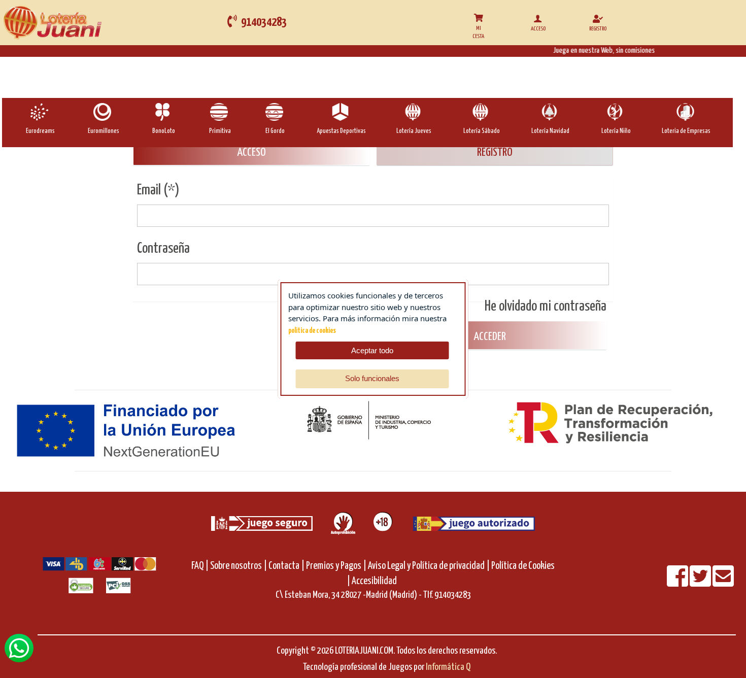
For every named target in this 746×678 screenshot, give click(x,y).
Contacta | (286, 566)
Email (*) (158, 190)
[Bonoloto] (164, 112)
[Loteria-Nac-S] (481, 112)
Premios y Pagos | (336, 566)
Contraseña (163, 249)
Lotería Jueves (413, 131)
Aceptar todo (372, 350)
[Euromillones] (103, 112)
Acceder (488, 337)
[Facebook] (678, 583)
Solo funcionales (372, 378)
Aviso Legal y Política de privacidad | (429, 566)
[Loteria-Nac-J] (414, 112)
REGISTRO (495, 152)
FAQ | (200, 566)
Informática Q (448, 667)
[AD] (341, 112)
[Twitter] (701, 583)
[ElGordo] (275, 112)
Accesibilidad (374, 581)
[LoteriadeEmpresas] (686, 112)
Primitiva (220, 131)
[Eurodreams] (40, 112)
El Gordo (275, 131)
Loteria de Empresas (686, 131)
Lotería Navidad (550, 131)
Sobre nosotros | (238, 566)
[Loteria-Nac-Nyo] (616, 112)
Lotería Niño (616, 131)
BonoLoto (163, 131)
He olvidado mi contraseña (545, 306)
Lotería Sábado (481, 131)
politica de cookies (312, 330)
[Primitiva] (220, 112)
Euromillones (103, 131)
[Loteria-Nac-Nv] (550, 112)
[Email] (723, 583)
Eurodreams (40, 131)
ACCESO (251, 152)
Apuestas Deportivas (341, 131)
